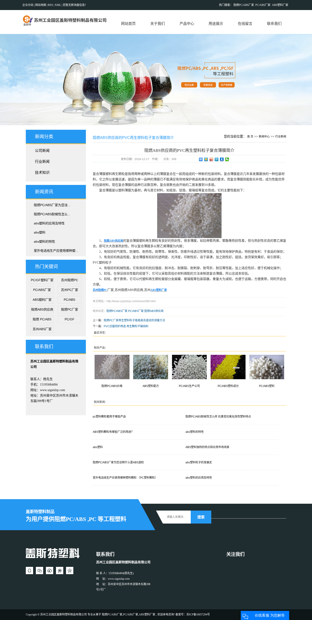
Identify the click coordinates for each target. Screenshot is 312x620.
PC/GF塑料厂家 (42, 280)
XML (58, 5)
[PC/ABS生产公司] (189, 367)
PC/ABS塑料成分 (228, 386)
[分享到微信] (227, 159)
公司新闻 (42, 151)
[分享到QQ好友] (29, 570)
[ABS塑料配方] (150, 367)
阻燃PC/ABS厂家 (243, 5)
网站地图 (41, 5)
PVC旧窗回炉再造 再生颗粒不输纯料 (126, 326)
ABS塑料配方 (151, 386)
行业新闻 (42, 161)
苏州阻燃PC (69, 280)
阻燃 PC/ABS (42, 319)
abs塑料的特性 (44, 241)
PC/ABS (69, 299)
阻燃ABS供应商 (42, 309)
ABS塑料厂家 (280, 5)
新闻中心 (264, 136)
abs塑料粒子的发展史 (198, 462)
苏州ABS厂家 (42, 329)
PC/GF (69, 319)
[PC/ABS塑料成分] (228, 367)
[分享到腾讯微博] (217, 159)
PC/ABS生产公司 (189, 386)
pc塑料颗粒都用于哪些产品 (109, 416)
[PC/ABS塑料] (266, 367)
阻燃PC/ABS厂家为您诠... (52, 205)
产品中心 (187, 24)
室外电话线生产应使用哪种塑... (56, 250)
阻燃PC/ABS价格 (111, 386)
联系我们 (274, 24)
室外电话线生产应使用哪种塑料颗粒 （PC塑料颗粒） (125, 477)
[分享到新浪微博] (211, 159)
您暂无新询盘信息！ (75, 5)
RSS (50, 5)
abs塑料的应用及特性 (49, 223)
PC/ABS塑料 (267, 386)
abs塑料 (39, 232)
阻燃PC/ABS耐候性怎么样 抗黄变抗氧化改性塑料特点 (218, 416)
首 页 (250, 136)
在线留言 (245, 24)
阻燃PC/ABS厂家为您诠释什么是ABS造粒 (118, 462)
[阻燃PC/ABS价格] (112, 367)
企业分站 (27, 5)
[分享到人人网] (222, 159)
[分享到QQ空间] (206, 159)
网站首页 (128, 24)
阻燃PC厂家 (69, 309)
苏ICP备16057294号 (198, 614)
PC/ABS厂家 (262, 5)
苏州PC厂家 (69, 290)
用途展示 (216, 24)
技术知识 (42, 172)
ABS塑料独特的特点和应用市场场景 (207, 447)
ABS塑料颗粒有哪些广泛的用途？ (113, 431)
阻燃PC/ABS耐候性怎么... (52, 214)
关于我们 (157, 24)
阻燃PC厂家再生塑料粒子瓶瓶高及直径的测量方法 (134, 320)
